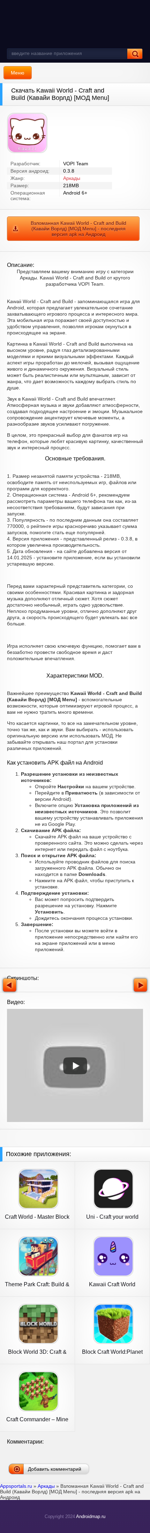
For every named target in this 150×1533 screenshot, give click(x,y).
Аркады (71, 178)
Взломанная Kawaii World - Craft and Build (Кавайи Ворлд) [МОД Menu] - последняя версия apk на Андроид (78, 228)
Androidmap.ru (90, 1516)
